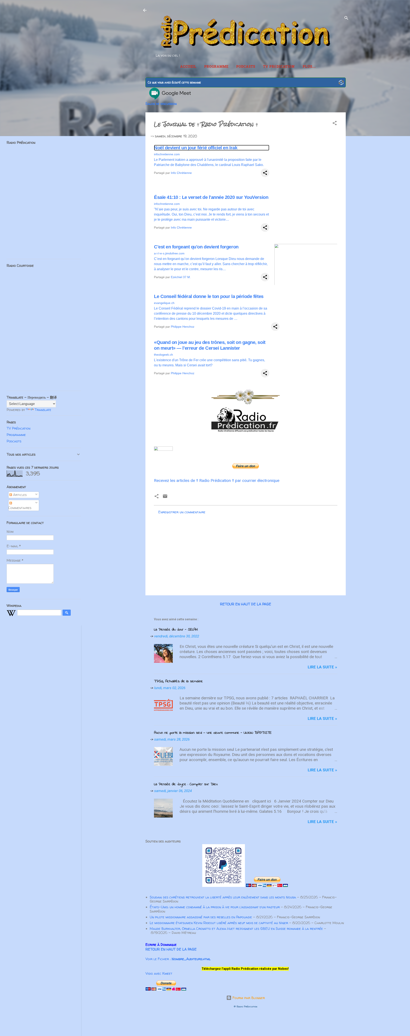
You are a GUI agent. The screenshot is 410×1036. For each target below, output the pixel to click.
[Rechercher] (346, 18)
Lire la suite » (322, 667)
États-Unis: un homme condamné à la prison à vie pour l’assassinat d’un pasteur (215, 907)
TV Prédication (279, 66)
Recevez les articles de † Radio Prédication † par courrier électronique (216, 480)
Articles (19, 494)
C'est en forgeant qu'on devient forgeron (196, 246)
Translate (43, 409)
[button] (334, 123)
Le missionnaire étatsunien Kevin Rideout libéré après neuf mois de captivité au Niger (219, 922)
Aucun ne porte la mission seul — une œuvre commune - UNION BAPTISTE (213, 733)
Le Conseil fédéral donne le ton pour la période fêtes (209, 296)
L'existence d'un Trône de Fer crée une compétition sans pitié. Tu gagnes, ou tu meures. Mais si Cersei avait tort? (209, 362)
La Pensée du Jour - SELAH (176, 629)
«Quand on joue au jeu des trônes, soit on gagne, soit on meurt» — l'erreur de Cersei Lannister (209, 345)
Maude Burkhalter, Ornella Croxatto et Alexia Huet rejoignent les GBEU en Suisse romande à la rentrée (236, 928)
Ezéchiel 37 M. (181, 277)
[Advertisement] (245, 556)
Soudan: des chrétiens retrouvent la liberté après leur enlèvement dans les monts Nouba (223, 897)
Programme (216, 66)
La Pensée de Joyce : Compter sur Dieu (186, 784)
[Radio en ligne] (341, 83)
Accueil (188, 66)
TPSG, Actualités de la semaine (178, 681)
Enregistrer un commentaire (181, 512)
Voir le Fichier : (178, 959)
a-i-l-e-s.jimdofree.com (169, 253)
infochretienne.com (167, 154)
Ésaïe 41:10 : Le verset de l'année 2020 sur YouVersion (211, 197)
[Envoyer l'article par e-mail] (165, 497)
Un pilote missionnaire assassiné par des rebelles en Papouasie (201, 917)
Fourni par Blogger (248, 997)
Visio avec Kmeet (158, 973)
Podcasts (245, 66)
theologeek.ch (163, 354)
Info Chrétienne (181, 173)
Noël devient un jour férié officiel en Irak (195, 147)
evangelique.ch (164, 303)
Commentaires (19, 507)
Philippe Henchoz (182, 326)
